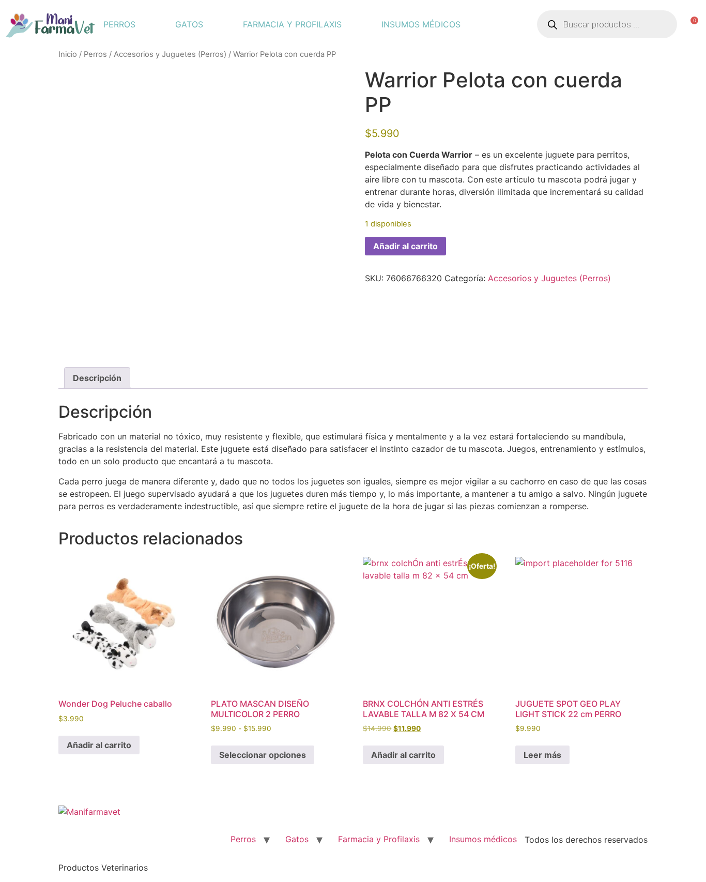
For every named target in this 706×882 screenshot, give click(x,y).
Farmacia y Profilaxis (292, 24)
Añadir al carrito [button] (99, 745)
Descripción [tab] (97, 378)
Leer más (542, 755)
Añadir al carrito (405, 246)
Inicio (67, 54)
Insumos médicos (421, 24)
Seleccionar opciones (262, 755)
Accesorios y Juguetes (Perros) (170, 54)
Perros (119, 24)
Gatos (189, 24)
